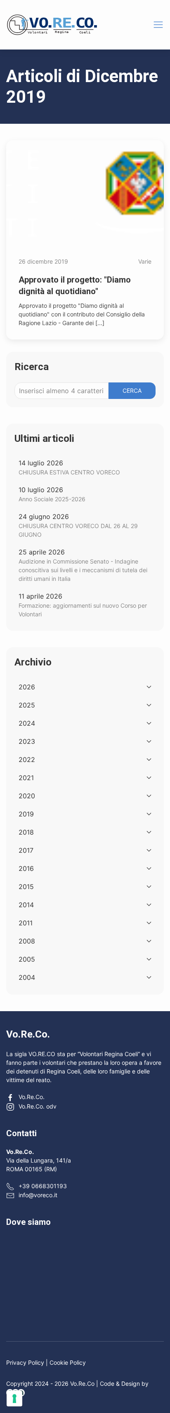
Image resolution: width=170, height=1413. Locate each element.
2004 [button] (27, 977)
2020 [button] (27, 796)
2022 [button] (27, 759)
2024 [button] (27, 723)
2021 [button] (26, 778)
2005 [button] (27, 959)
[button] (158, 24)
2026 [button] (27, 687)
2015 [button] (26, 886)
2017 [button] (26, 850)
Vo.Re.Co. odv (38, 1106)
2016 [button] (26, 868)
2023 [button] (27, 741)
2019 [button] (26, 814)
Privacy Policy (25, 1362)
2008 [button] (27, 941)
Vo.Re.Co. (32, 1096)
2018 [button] (26, 832)
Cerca (132, 390)
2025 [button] (27, 705)
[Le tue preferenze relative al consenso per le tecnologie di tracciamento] (14, 1398)
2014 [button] (26, 905)
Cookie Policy (68, 1362)
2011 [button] (26, 923)
